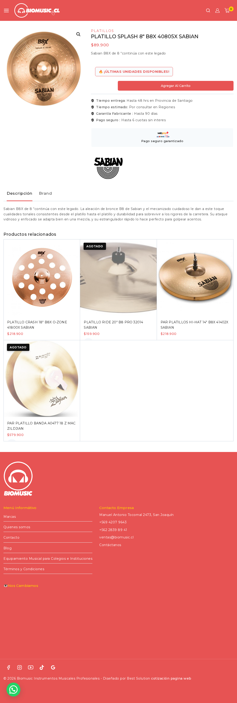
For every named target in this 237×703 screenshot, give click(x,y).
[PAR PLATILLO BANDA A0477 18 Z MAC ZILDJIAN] (41, 378)
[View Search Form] (208, 10)
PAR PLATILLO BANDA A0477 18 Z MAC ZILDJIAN (41, 425)
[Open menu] (6, 10)
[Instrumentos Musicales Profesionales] (37, 10)
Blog (7, 548)
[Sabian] (108, 168)
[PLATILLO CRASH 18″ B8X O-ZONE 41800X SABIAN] (41, 277)
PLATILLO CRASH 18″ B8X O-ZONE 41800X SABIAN (37, 324)
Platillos (102, 31)
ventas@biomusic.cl (116, 537)
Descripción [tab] (19, 193)
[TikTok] (42, 667)
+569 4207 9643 (113, 522)
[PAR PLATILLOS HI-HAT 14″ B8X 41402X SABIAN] (195, 277)
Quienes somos (16, 527)
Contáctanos (110, 545)
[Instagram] (19, 667)
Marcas (9, 517)
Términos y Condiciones (23, 569)
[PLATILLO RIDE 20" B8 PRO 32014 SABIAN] (118, 277)
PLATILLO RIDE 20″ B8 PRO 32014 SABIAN (113, 324)
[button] (78, 34)
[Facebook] (8, 667)
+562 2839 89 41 (113, 530)
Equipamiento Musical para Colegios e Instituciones (47, 559)
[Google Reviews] (53, 667)
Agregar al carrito (175, 86)
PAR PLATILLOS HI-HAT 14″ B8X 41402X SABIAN (194, 324)
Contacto (11, 537)
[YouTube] (31, 667)
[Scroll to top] (226, 678)
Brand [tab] (45, 193)
